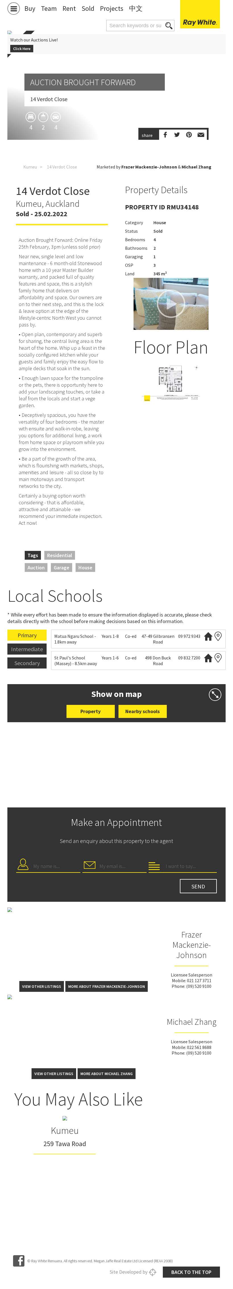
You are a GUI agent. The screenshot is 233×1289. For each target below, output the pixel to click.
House (85, 567)
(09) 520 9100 (198, 986)
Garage (61, 567)
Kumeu (30, 167)
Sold (88, 8)
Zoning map (218, 636)
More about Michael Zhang (106, 1073)
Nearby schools (142, 711)
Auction (36, 567)
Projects (111, 8)
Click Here (21, 48)
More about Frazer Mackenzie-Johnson (106, 986)
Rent (69, 8)
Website (208, 636)
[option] (171, 382)
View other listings (41, 986)
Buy (29, 8)
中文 (136, 8)
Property (90, 711)
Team (49, 8)
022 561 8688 (199, 1047)
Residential (59, 555)
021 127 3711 (199, 980)
